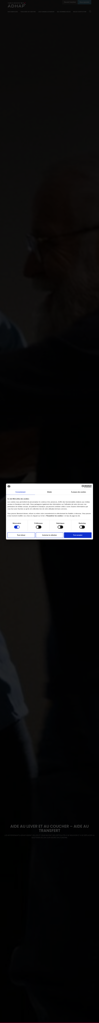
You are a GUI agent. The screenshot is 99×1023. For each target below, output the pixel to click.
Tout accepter (77, 535)
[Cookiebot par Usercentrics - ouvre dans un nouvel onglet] (83, 486)
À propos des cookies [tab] (78, 492)
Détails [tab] (49, 492)
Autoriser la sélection (49, 535)
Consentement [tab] (20, 492)
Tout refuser (21, 535)
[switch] (38, 527)
